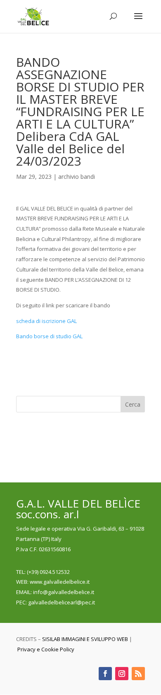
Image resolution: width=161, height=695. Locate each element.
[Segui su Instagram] (121, 673)
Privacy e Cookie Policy (45, 649)
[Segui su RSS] (138, 673)
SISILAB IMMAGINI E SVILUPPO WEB (85, 639)
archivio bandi (76, 176)
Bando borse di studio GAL (49, 336)
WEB (21, 581)
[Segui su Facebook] (105, 673)
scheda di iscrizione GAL (46, 321)
